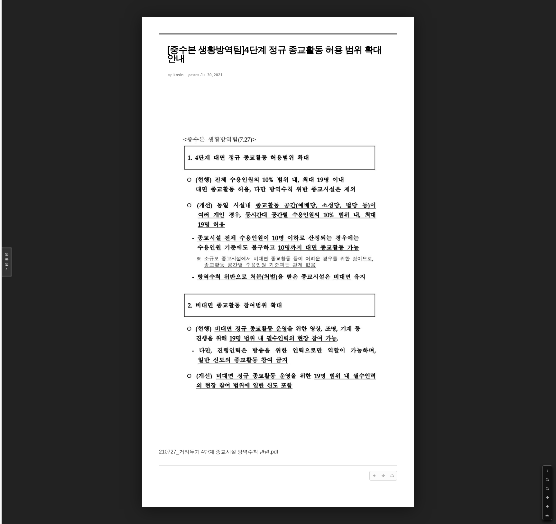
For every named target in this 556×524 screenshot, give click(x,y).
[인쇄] (547, 515)
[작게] (547, 488)
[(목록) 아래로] (547, 506)
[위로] (547, 497)
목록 (7, 261)
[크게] (547, 479)
